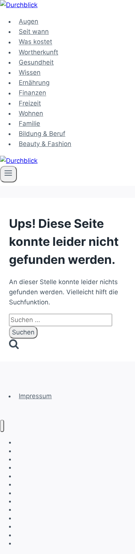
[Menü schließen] (2, 426)
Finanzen (32, 93)
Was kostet (35, 42)
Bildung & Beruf (42, 133)
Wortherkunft (38, 52)
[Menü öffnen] (8, 174)
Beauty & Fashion (45, 144)
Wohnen (31, 113)
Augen (28, 21)
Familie (29, 123)
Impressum (35, 396)
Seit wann (34, 31)
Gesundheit (36, 62)
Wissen (29, 72)
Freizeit (30, 103)
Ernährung (34, 82)
